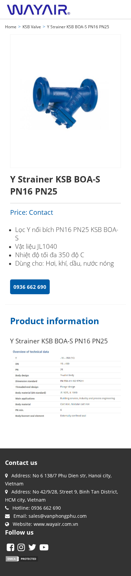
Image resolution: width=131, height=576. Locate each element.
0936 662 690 (29, 286)
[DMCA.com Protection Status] (22, 558)
